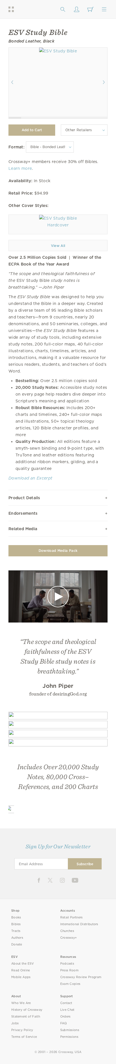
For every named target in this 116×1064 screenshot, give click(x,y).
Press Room (69, 970)
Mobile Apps (21, 977)
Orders (65, 1016)
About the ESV (22, 963)
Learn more (20, 168)
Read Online (20, 970)
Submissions (69, 1030)
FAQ (63, 1023)
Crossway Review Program (81, 977)
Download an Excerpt (30, 478)
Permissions (69, 1037)
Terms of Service (24, 1037)
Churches (67, 931)
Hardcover (58, 225)
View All (58, 246)
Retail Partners (71, 917)
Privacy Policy (22, 1030)
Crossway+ (68, 938)
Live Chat (67, 1010)
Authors (17, 938)
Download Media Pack (58, 550)
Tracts (16, 931)
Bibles (16, 924)
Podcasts (67, 963)
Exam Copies (70, 984)
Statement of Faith (25, 1016)
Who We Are (21, 1003)
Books (16, 917)
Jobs (15, 1023)
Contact (66, 1003)
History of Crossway (26, 1010)
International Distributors (79, 924)
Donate (16, 944)
